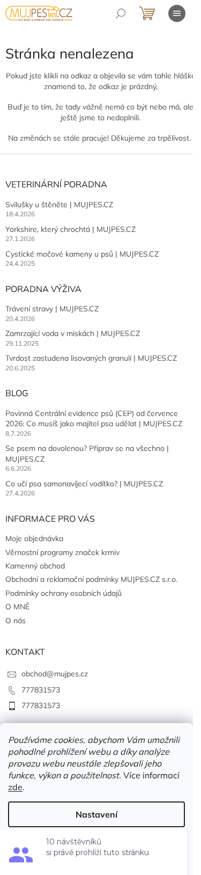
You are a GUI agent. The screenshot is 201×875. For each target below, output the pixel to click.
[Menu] (177, 13)
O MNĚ (17, 606)
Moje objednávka (34, 538)
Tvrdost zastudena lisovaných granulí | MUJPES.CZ (91, 358)
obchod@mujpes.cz (54, 674)
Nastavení (96, 814)
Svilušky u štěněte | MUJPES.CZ (59, 204)
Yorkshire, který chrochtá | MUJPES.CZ (70, 229)
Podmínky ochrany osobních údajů (63, 593)
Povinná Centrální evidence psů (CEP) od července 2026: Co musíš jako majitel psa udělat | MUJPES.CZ (93, 418)
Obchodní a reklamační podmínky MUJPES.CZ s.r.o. (91, 579)
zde (15, 787)
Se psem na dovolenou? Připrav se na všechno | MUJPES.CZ (87, 453)
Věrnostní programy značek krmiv (62, 552)
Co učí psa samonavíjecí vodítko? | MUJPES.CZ (84, 483)
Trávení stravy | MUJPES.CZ (52, 308)
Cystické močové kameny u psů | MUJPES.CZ (82, 254)
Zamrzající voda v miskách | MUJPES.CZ (72, 333)
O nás (15, 620)
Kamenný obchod (35, 566)
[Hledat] (120, 13)
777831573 (40, 690)
